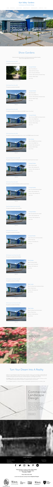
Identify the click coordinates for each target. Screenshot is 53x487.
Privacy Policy (27, 462)
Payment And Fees (27, 461)
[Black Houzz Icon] (28, 465)
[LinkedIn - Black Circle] (37, 465)
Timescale (27, 459)
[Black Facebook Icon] (15, 465)
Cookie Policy (43, 459)
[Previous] (4, 28)
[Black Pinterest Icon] (33, 465)
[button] (18, 8)
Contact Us (44, 461)
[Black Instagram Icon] (24, 465)
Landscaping (10, 461)
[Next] (48, 28)
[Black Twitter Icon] (20, 465)
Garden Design (10, 462)
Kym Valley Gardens (26, 3)
